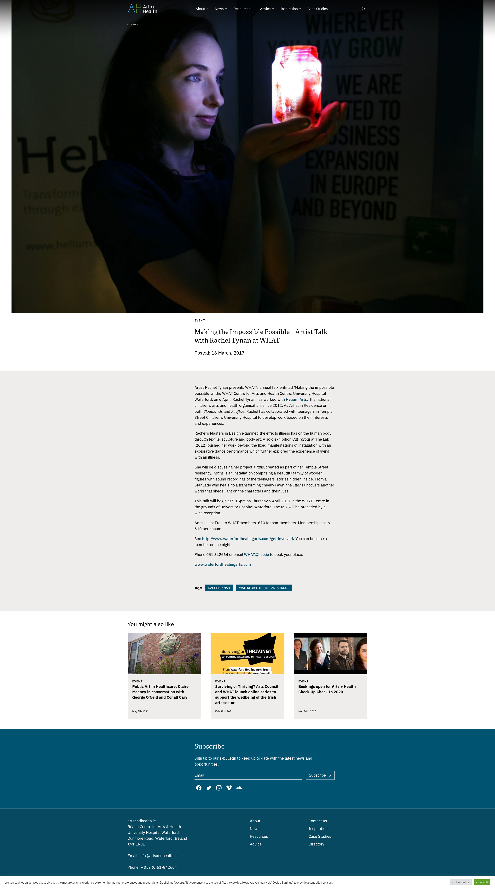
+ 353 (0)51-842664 (152, 867)
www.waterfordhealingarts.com (223, 564)
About (255, 820)
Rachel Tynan (219, 588)
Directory (316, 844)
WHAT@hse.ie (256, 554)
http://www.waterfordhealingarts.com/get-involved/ (248, 538)
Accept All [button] (482, 882)
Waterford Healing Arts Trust (264, 588)
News (254, 828)
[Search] (363, 8)
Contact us (318, 820)
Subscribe (317, 775)
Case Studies (320, 836)
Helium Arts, (297, 399)
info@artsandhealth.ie (153, 855)
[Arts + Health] (142, 8)
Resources (259, 836)
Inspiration (318, 828)
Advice (256, 844)
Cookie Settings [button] (460, 882)
